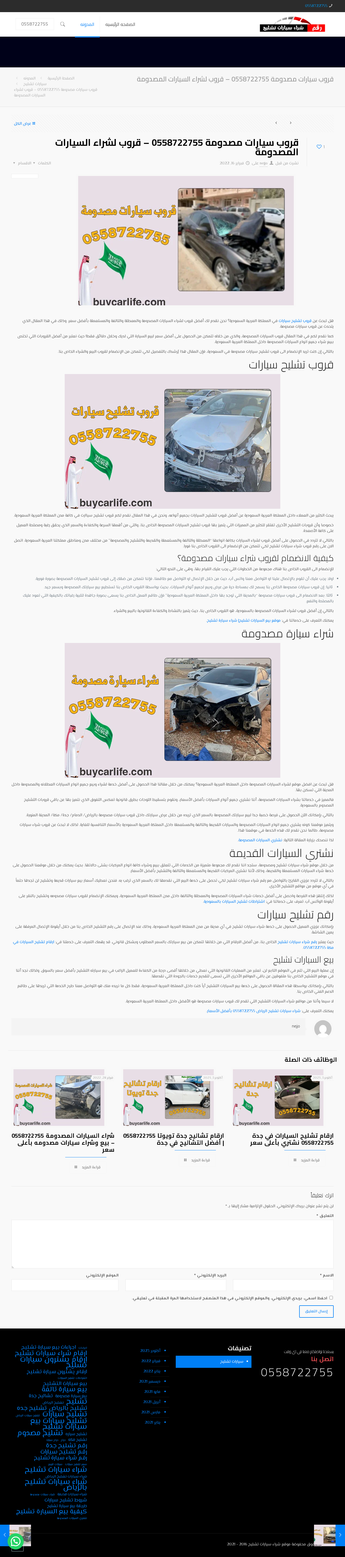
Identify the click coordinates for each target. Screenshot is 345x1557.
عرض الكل (22, 124)
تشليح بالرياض (68, 1408)
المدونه (29, 78)
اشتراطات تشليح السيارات (72, 1378)
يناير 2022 (151, 1371)
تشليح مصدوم (40, 1433)
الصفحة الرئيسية (61, 78)
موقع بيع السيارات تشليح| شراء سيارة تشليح (244, 621)
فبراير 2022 (150, 1361)
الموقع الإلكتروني (102, 1275)
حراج (63, 1440)
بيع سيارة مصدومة (71, 1396)
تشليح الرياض (53, 1403)
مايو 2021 (152, 1392)
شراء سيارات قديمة (72, 1494)
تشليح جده (32, 1408)
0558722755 (316, 6)
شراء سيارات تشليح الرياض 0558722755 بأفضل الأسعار (254, 1011)
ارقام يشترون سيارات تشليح (53, 1362)
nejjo (264, 163)
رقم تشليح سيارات (63, 1452)
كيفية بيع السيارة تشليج (51, 1512)
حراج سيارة (52, 1440)
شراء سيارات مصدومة (42, 1494)
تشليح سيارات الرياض (28, 1415)
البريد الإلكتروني (210, 1275)
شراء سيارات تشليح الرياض (66, 1476)
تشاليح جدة (41, 1396)
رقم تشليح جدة (66, 1446)
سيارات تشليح (35, 84)
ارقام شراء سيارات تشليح (51, 1354)
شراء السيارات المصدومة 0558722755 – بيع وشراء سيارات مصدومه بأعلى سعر (63, 1142)
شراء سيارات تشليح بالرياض (56, 1485)
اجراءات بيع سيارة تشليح (48, 1347)
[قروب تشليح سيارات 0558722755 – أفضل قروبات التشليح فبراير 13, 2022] (340, 1535)
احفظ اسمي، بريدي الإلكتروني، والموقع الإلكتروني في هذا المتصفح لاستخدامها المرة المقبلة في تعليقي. (229, 1298)
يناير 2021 (152, 1423)
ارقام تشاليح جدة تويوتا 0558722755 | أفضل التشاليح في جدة (173, 1139)
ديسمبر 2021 (149, 1382)
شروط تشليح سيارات (65, 1500)
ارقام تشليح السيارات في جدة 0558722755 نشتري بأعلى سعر (292, 1139)
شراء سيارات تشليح (56, 1470)
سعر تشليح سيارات (76, 1464)
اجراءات (82, 1348)
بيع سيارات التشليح (65, 1384)
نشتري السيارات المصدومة (260, 840)
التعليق (325, 1216)
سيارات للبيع (55, 1464)
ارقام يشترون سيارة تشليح (57, 1372)
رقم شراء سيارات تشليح (297, 942)
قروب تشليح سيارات (295, 321)
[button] (16, 1541)
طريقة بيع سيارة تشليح (67, 1506)
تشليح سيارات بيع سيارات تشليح (58, 1424)
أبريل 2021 (151, 1402)
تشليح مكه (77, 1440)
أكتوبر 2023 (150, 1351)
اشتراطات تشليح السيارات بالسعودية (234, 902)
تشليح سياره (76, 1434)
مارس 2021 (150, 1412)
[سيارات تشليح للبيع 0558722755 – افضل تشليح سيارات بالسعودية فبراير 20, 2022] (4, 1535)
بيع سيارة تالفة (64, 1390)
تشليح (76, 1402)
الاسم (327, 1275)
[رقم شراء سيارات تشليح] (292, 24)
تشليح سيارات (64, 1414)
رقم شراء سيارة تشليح (60, 1458)
